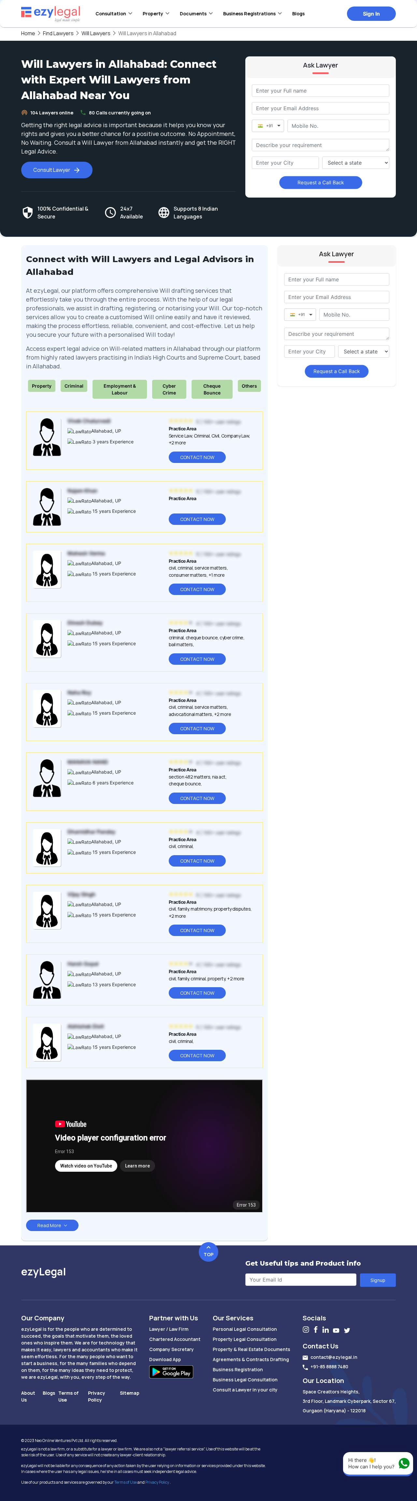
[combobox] (285, 162)
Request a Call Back (320, 183)
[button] (113, 13)
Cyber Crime (169, 389)
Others (249, 386)
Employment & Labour (120, 389)
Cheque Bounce (212, 389)
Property (41, 386)
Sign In (371, 13)
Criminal (74, 386)
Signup (377, 1280)
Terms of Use (125, 1482)
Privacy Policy (157, 1482)
